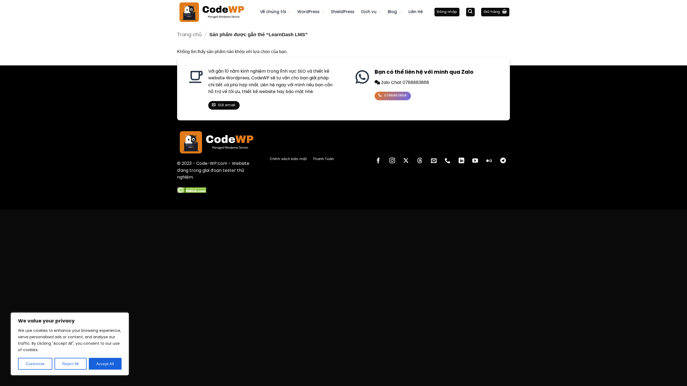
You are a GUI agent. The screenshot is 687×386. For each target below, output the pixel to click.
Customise (35, 364)
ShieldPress (342, 12)
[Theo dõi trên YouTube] (475, 161)
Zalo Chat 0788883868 (404, 82)
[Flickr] (489, 161)
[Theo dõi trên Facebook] (378, 161)
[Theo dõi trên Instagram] (392, 161)
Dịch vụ (369, 12)
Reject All (70, 364)
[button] (446, 12)
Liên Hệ (415, 12)
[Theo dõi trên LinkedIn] (461, 161)
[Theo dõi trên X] (405, 161)
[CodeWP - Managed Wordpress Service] (214, 12)
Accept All (105, 364)
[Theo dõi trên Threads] (419, 161)
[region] (70, 344)
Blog (392, 12)
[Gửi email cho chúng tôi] (433, 161)
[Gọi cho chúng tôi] (447, 161)
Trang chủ (189, 35)
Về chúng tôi (273, 12)
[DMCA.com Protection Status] (191, 190)
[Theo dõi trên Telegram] (503, 161)
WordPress (308, 12)
